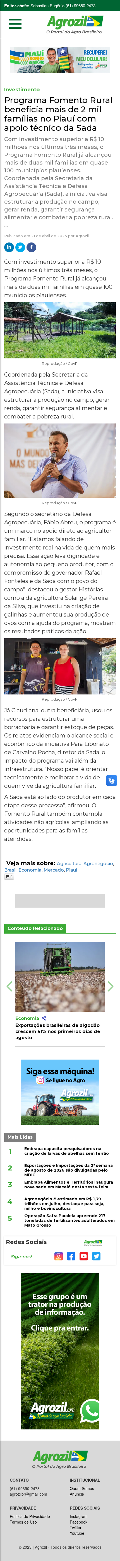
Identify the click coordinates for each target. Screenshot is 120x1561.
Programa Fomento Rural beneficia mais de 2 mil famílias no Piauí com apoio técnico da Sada (58, 114)
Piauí (71, 870)
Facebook (78, 1522)
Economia (30, 870)
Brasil (10, 870)
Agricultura (69, 863)
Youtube (77, 1533)
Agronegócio (98, 863)
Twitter (75, 1527)
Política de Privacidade (30, 1516)
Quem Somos (82, 1488)
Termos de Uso (23, 1522)
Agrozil (82, 236)
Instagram (79, 1516)
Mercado (54, 870)
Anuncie (77, 1494)
